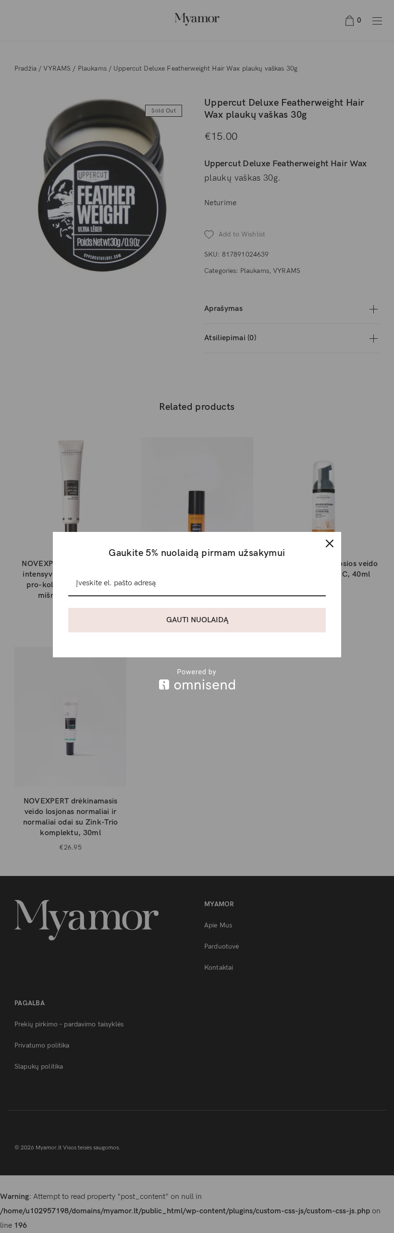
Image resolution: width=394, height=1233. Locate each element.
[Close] (329, 543)
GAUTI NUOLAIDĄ (197, 620)
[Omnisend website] (197, 679)
